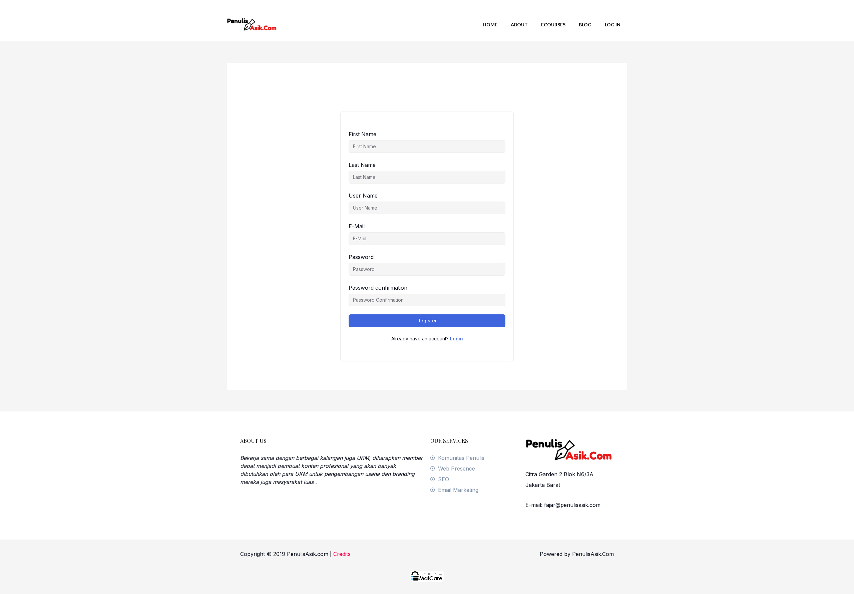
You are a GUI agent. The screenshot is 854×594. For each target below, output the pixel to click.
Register (427, 320)
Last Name (362, 165)
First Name (362, 134)
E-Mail (357, 226)
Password (361, 257)
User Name (363, 195)
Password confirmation (378, 287)
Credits (342, 554)
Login (456, 338)
